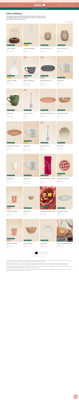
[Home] (39, 5)
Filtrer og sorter (70, 21)
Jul (9, 11)
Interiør (12, 4)
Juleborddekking (14, 11)
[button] (5, 5)
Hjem (7, 11)
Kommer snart (19, 4)
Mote (8, 4)
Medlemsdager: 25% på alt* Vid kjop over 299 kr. (39, 8)
